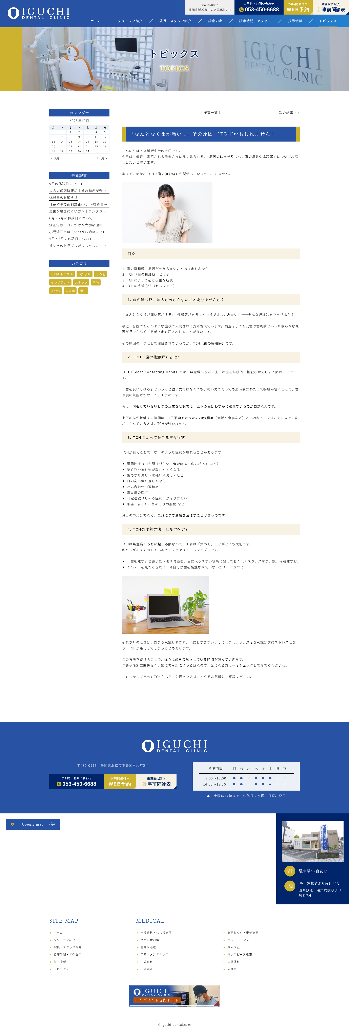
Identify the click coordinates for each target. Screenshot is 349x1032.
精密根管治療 (150, 940)
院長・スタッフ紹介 (68, 947)
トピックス (61, 969)
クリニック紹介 (65, 940)
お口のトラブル (62, 274)
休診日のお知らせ (63, 197)
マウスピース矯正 (239, 954)
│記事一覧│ (211, 112)
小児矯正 (147, 969)
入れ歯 (232, 969)
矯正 (83, 291)
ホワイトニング (238, 940)
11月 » (102, 157)
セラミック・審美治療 (243, 932)
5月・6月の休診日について (71, 238)
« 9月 (55, 157)
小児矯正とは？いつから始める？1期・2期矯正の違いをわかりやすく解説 (108, 231)
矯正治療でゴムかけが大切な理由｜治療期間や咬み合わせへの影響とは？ (108, 224)
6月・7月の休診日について (71, 218)
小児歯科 (147, 961)
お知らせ (84, 274)
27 (53, 151)
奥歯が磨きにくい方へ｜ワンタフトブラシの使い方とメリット (99, 211)
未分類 (55, 291)
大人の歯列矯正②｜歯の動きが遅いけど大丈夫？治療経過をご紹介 (102, 190)
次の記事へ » (289, 112)
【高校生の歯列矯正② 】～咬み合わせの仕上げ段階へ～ (94, 204)
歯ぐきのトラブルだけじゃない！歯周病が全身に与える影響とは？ (102, 245)
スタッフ (81, 282)
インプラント (60, 282)
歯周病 (70, 291)
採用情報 (60, 961)
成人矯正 (233, 947)
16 (79, 141)
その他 (100, 274)
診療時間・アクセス (68, 954)
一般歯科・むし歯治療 (156, 932)
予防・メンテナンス (155, 954)
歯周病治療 (148, 947)
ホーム (58, 932)
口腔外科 (233, 961)
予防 (96, 282)
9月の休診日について (66, 183)
